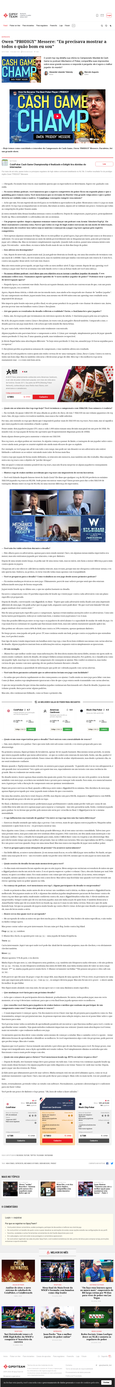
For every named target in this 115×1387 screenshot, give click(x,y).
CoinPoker (44, 198)
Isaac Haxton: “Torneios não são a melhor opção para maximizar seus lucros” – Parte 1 (102, 1188)
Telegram (39, 1155)
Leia (104, 164)
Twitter (33, 1155)
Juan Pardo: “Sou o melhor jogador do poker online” (57, 1335)
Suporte (104, 1356)
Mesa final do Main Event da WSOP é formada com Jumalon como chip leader (57, 1290)
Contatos (69, 1365)
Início (5, 1356)
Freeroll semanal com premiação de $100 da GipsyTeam (24, 713)
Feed (5, 25)
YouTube (27, 1155)
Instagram (49, 1155)
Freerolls (53, 25)
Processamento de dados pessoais (78, 1372)
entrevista (19, 1163)
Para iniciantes (28, 25)
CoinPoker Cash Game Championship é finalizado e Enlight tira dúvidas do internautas (48, 165)
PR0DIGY (53, 1163)
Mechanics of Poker (31, 1163)
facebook (19, 1155)
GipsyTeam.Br (18, 1372)
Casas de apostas (43, 1356)
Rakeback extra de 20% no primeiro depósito (58, 716)
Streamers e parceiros (11, 1376)
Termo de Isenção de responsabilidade (79, 1369)
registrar (18, 1217)
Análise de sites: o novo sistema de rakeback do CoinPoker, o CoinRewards (18, 1290)
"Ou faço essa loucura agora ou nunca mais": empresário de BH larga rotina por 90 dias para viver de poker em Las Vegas (96, 1292)
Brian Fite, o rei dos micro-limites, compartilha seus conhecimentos (65, 1187)
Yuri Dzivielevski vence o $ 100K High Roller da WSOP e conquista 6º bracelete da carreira (18, 1338)
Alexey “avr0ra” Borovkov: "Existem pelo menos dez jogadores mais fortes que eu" (27, 1188)
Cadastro (43, 397)
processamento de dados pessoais (58, 1382)
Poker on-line (15, 25)
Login (109, 15)
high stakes (10, 1163)
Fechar (106, 1382)
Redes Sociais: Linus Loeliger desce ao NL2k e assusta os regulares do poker (96, 1337)
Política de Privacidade (74, 1376)
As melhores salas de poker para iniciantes (59, 702)
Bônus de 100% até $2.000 (94, 713)
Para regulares (42, 25)
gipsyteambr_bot (105, 1365)
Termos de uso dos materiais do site (40, 1365)
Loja (61, 25)
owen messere (44, 1163)
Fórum (67, 25)
